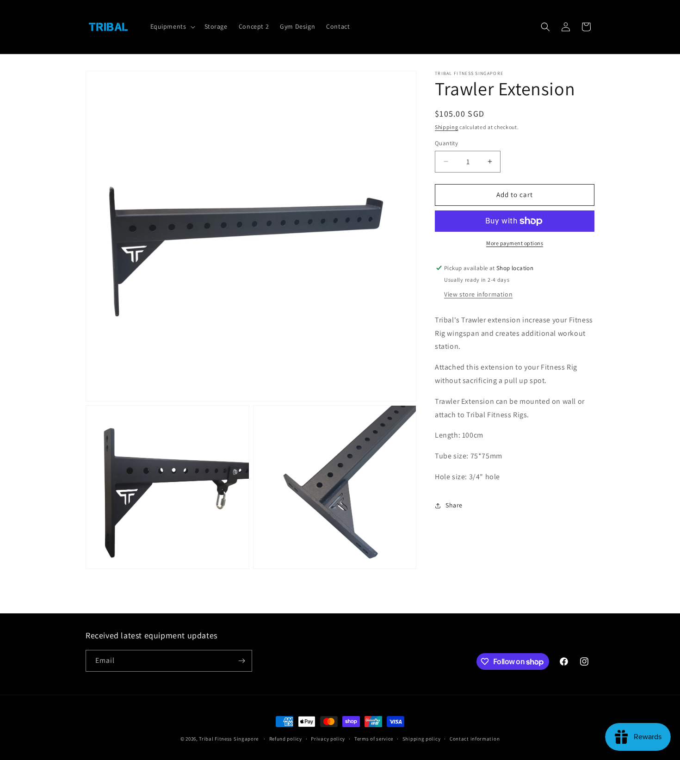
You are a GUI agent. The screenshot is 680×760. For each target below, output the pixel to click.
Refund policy (285, 738)
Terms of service (373, 738)
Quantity (446, 143)
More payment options (514, 243)
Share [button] (454, 505)
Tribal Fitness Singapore (229, 738)
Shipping (446, 127)
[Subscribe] (241, 661)
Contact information (475, 738)
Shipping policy (421, 738)
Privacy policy (328, 738)
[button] (172, 26)
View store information (478, 294)
